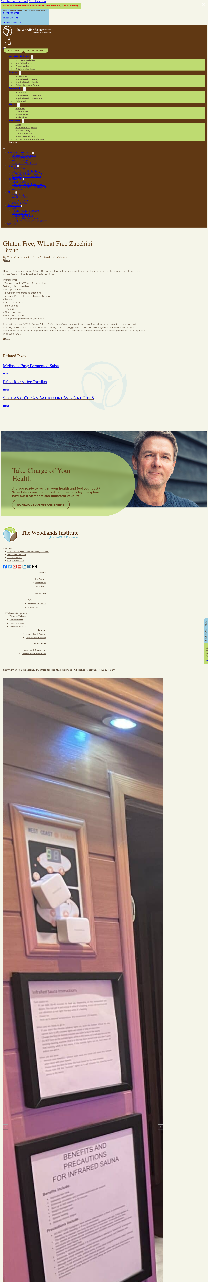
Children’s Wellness (25, 69)
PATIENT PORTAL (36, 50)
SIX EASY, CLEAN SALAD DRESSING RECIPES (48, 398)
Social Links (21, 117)
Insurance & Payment (26, 127)
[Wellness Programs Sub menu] (32, 57)
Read (6, 373)
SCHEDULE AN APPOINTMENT (41, 504)
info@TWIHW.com (12, 22)
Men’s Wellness (23, 63)
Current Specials (23, 133)
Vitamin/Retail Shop (25, 136)
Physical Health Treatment (29, 98)
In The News (21, 114)
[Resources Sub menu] (23, 121)
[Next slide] (160, 1127)
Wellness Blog (22, 130)
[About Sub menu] (18, 105)
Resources (14, 120)
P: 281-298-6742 (11, 13)
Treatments (15, 88)
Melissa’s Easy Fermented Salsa (31, 365)
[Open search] (5, 43)
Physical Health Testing (27, 82)
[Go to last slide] (5, 1127)
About (12, 104)
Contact (13, 142)
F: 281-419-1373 (10, 18)
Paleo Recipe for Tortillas (25, 381)
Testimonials (21, 111)
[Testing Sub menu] (20, 73)
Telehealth (20, 101)
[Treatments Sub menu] (24, 89)
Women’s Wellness (25, 60)
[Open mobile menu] (4, 148)
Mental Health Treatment (28, 95)
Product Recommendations (29, 139)
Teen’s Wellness (23, 66)
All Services (21, 76)
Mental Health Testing (26, 79)
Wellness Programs (19, 56)
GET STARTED (13, 50)
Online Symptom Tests (27, 85)
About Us (20, 108)
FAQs (18, 125)
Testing (13, 72)
